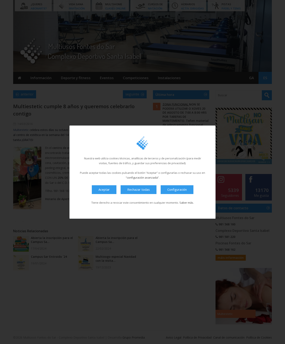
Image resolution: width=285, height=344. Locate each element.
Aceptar (104, 189)
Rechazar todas (138, 189)
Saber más (186, 202)
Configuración (177, 189)
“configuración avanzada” (142, 177)
